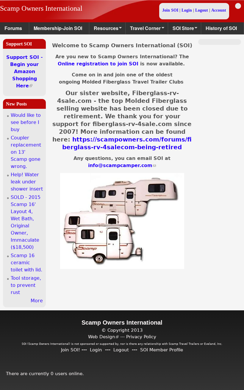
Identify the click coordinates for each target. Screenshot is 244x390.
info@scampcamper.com (122, 165)
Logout (201, 10)
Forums (13, 28)
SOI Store (181, 29)
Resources (103, 29)
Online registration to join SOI (98, 64)
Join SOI (170, 10)
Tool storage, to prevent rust (26, 285)
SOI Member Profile (161, 349)
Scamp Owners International (41, 8)
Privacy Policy (141, 336)
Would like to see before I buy (26, 122)
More (37, 300)
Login (187, 10)
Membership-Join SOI (58, 28)
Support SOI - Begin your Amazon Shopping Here (24, 71)
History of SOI (221, 28)
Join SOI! (70, 349)
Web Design (103, 336)
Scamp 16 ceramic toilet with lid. (26, 263)
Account (218, 10)
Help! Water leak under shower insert (27, 182)
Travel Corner (143, 29)
